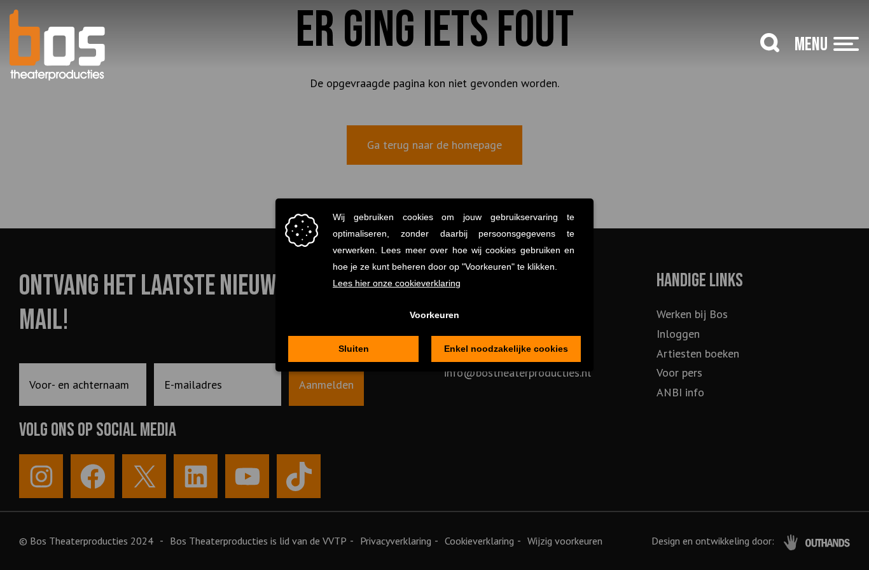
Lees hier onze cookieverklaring (397, 283)
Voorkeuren (434, 315)
